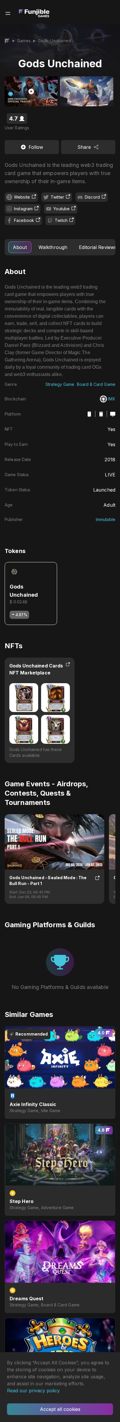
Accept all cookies (60, 1409)
